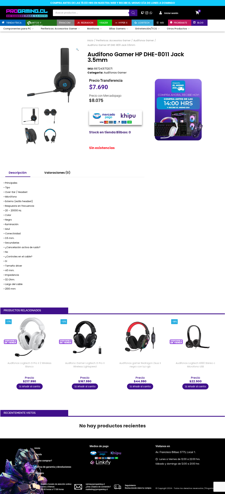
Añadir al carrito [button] (31, 386)
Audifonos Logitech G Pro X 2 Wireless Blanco (29, 364)
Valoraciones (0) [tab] (57, 173)
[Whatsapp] (151, 13)
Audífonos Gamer (143, 40)
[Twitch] (143, 13)
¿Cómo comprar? (43, 460)
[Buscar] (133, 13)
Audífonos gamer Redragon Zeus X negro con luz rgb (140, 364)
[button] (77, 48)
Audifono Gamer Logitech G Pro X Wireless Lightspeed (85, 364)
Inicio (90, 40)
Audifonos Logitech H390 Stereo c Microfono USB (195, 364)
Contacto (39, 473)
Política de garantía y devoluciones (52, 467)
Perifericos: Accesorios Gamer (113, 40)
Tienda (38, 454)
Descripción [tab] (18, 173)
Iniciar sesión (171, 13)
